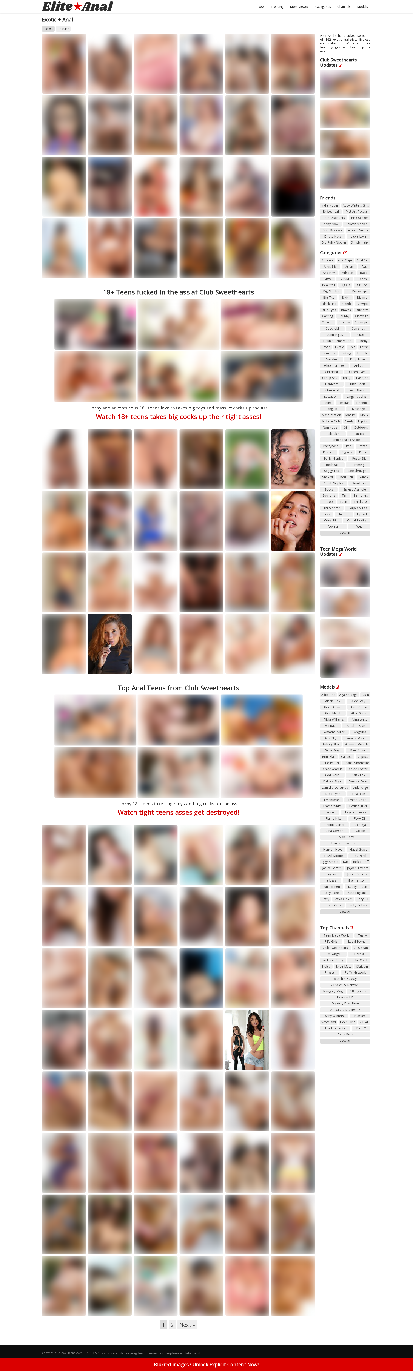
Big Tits (328, 297)
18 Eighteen (101, 548)
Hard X (122, 878)
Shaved (327, 477)
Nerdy (349, 421)
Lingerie (362, 403)
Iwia (346, 862)
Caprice (363, 757)
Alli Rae (330, 726)
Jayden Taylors (357, 868)
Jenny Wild (331, 874)
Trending (277, 7)
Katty (325, 899)
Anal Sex (363, 260)
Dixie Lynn (332, 794)
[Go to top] (401, 1356)
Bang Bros (146, 882)
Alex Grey (358, 701)
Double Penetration (337, 341)
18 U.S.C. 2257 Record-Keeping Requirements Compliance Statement (143, 1353)
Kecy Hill (363, 899)
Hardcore (331, 384)
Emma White (332, 806)
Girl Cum (360, 365)
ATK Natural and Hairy (200, 1063)
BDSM (344, 279)
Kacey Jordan (357, 887)
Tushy (74, 87)
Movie (364, 415)
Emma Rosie (357, 800)
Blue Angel (358, 750)
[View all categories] (206, 1342)
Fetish (364, 347)
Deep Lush (238, 548)
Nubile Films (193, 1186)
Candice (347, 757)
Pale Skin (332, 434)
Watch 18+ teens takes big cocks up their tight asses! (178, 416)
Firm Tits (328, 353)
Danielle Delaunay (335, 787)
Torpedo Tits (357, 508)
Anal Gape (345, 260)
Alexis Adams (333, 707)
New (261, 7)
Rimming (358, 465)
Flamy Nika (333, 818)
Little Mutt (343, 966)
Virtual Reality (357, 520)
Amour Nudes (358, 230)
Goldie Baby (345, 837)
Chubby (344, 316)
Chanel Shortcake (356, 763)
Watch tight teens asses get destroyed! (178, 812)
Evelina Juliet (358, 806)
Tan (344, 495)
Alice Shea (358, 713)
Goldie (258, 1001)
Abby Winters (334, 1016)
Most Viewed (299, 7)
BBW (327, 279)
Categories (323, 7)
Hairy (346, 378)
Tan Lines (361, 495)
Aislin (365, 695)
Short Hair (346, 477)
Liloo (255, 83)
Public (363, 452)
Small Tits (359, 483)
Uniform (344, 514)
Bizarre (362, 297)
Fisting (346, 353)
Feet (351, 347)
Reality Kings (239, 1063)
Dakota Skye (332, 781)
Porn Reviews (332, 230)
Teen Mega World (337, 935)
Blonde (346, 304)
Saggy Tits (331, 471)
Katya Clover (343, 899)
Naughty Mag (285, 87)
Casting (327, 316)
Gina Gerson (334, 831)
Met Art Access (357, 211)
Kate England (357, 893)
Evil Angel (237, 671)
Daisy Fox (358, 775)
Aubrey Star (330, 744)
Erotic (326, 347)
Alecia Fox (332, 701)
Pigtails (347, 452)
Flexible (362, 353)
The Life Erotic (335, 1028)
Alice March (332, 713)
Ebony (363, 341)
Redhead (332, 465)
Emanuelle (331, 800)
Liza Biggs (166, 87)
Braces (346, 310)
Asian (349, 266)
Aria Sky (330, 738)
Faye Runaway (355, 812)
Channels (344, 7)
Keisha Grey (332, 905)
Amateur (327, 260)
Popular (63, 29)
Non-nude (330, 427)
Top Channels (334, 928)
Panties (358, 434)
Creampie (361, 322)
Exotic (339, 347)
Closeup (327, 322)
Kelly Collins (358, 905)
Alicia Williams (334, 719)
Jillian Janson (357, 880)
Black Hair (329, 304)
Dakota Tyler (358, 781)
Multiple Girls (331, 421)
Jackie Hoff (361, 862)
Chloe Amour (146, 1182)
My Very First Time (345, 1003)
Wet (359, 526)
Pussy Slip (359, 458)
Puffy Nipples (333, 458)
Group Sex (329, 378)
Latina (327, 403)
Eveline (330, 812)
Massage (358, 409)
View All (345, 533)
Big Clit (345, 285)
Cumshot (358, 328)
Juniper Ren (332, 887)
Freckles (331, 359)
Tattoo (328, 502)
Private (330, 972)
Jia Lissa (331, 880)
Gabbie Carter (334, 825)
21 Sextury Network (60, 878)
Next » (187, 1324)
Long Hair (332, 409)
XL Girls (236, 1313)
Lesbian (344, 403)
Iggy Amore (330, 862)
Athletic (347, 273)
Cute (360, 335)
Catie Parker (330, 763)
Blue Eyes (329, 310)
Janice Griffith (284, 1063)
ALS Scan (53, 610)
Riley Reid (200, 1182)
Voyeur (333, 526)
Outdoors (361, 427)
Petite (363, 446)
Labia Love (358, 236)
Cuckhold (332, 328)
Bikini (346, 297)
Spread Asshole (355, 489)
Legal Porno (101, 87)
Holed (76, 940)
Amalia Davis (356, 726)
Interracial (332, 390)
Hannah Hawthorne (345, 843)
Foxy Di (359, 818)
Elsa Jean (358, 794)
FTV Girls (237, 486)
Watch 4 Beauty (195, 87)
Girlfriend (331, 372)
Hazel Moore (333, 856)
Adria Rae (328, 695)
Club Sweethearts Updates (338, 62)
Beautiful (328, 285)
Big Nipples (331, 291)
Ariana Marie (356, 738)
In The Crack (102, 940)
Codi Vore (332, 775)
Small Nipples (334, 483)
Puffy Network (355, 972)
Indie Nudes (330, 205)
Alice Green (359, 707)
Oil (346, 427)
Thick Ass (361, 502)
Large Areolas (356, 396)
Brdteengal (331, 211)
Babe (363, 273)
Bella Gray (332, 750)
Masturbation (331, 415)
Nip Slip (363, 421)
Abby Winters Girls (356, 205)
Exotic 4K (99, 1067)
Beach (362, 279)
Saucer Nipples (356, 224)
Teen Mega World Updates (338, 551)
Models (362, 7)
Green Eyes (357, 372)
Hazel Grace (358, 849)
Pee (348, 446)
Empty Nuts (332, 236)
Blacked (260, 940)
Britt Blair (329, 757)
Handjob (362, 378)
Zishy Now (331, 224)
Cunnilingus (335, 335)
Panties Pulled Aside (345, 440)
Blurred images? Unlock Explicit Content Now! (206, 1364)
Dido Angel (361, 787)
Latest (48, 29)
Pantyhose (331, 446)
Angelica (360, 732)
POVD (213, 1309)
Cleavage (361, 316)
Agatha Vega (146, 483)
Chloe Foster (358, 769)
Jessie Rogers (357, 874)
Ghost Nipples (334, 365)
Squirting (329, 495)
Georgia (305, 667)
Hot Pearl (359, 856)
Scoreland (146, 91)
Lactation (331, 396)
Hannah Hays (332, 849)
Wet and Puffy (333, 960)
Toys (326, 514)
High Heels (357, 384)
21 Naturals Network (345, 1010)
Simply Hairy (360, 242)
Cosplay (344, 322)
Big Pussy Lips (357, 291)
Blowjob (363, 304)
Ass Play (329, 273)
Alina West (359, 719)
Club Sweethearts (335, 948)
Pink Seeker (359, 218)
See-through (357, 471)
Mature (350, 415)
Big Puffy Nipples (334, 242)
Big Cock (362, 285)
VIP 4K (364, 1022)
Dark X (361, 1028)
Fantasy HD (101, 1309)
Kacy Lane (117, 1248)
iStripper (167, 210)
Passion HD (345, 997)
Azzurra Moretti (356, 744)
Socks (329, 489)
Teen (343, 502)
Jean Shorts (357, 390)
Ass (364, 266)
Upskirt (362, 514)
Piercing (328, 452)
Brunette (362, 310)
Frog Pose (357, 359)
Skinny (363, 477)
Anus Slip (330, 266)
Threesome (332, 508)
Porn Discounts (333, 218)
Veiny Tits (331, 520)
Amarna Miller (334, 732)
